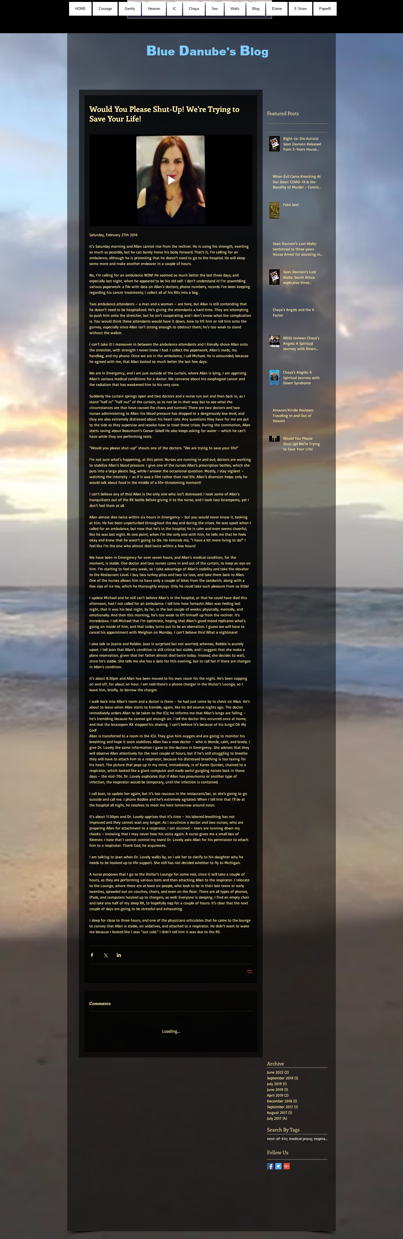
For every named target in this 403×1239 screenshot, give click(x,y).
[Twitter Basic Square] (278, 1162)
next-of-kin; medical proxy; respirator (297, 1134)
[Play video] (170, 180)
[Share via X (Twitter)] (105, 955)
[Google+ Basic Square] (286, 1162)
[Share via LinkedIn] (118, 955)
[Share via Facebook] (92, 955)
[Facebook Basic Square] (270, 1162)
